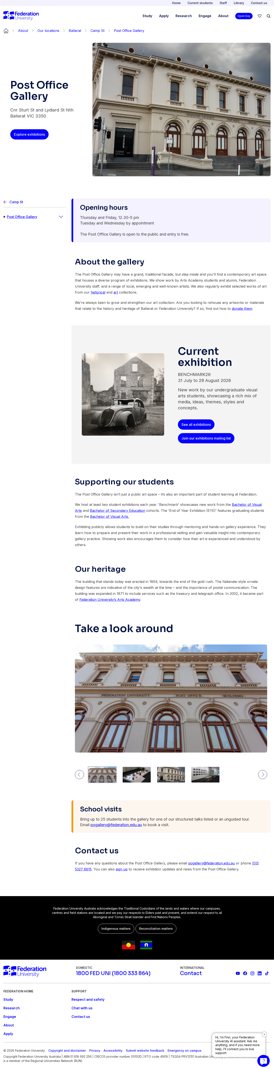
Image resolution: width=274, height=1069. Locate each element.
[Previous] (79, 774)
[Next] (262, 774)
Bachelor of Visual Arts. (109, 516)
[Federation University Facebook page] (245, 973)
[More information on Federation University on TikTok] (267, 973)
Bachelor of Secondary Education (117, 510)
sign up (122, 869)
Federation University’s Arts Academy (109, 599)
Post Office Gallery (22, 217)
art (115, 292)
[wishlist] (260, 16)
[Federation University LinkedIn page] (259, 973)
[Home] (21, 16)
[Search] (269, 16)
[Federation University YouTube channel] (237, 973)
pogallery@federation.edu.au (116, 825)
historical (98, 292)
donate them (242, 308)
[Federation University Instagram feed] (252, 973)
